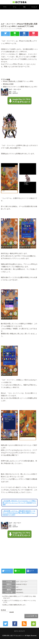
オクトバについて (19, 631)
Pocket (33, 35)
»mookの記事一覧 (31, 616)
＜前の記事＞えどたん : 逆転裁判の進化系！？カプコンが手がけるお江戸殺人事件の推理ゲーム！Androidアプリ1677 (19, 513)
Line (15, 35)
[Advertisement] (20, 16)
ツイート (6, 35)
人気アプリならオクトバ (17, 635)
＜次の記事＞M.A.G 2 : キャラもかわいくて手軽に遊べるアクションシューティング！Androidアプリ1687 (19, 502)
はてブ (24, 35)
